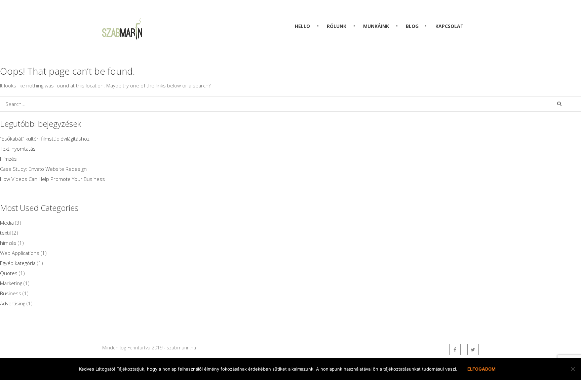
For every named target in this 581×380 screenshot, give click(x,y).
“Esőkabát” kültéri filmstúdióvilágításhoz (44, 138)
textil (5, 232)
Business (10, 293)
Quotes (8, 273)
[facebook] (455, 349)
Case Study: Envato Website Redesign (43, 168)
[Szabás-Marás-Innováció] (122, 36)
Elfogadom (481, 369)
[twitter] (473, 349)
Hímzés (8, 158)
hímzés (8, 242)
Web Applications (19, 253)
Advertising (12, 303)
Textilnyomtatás (18, 148)
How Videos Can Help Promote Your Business (52, 179)
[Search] (559, 103)
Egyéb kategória (18, 263)
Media (7, 222)
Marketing (11, 283)
